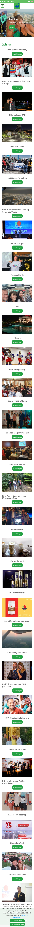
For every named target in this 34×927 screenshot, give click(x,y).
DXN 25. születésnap (17, 815)
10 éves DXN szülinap (17, 401)
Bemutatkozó (17, 530)
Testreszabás (17, 921)
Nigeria (17, 338)
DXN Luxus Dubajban (17, 178)
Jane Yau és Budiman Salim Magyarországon (14, 497)
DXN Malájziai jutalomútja (17, 718)
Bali (17, 306)
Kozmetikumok (17, 561)
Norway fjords (17, 275)
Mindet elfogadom (17, 924)
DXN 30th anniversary (17, 50)
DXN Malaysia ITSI (17, 115)
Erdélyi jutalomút (17, 464)
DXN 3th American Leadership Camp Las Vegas (15, 211)
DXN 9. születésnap (17, 749)
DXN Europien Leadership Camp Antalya (16, 82)
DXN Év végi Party (17, 370)
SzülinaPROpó (17, 243)
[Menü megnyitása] (2, 6)
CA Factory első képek (17, 653)
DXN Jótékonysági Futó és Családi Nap (13, 782)
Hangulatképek (17, 843)
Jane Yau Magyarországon (17, 433)
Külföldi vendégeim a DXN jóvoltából (14, 685)
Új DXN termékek (17, 593)
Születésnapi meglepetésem (17, 621)
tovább (5, 27)
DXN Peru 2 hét (17, 146)
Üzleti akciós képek (17, 875)
